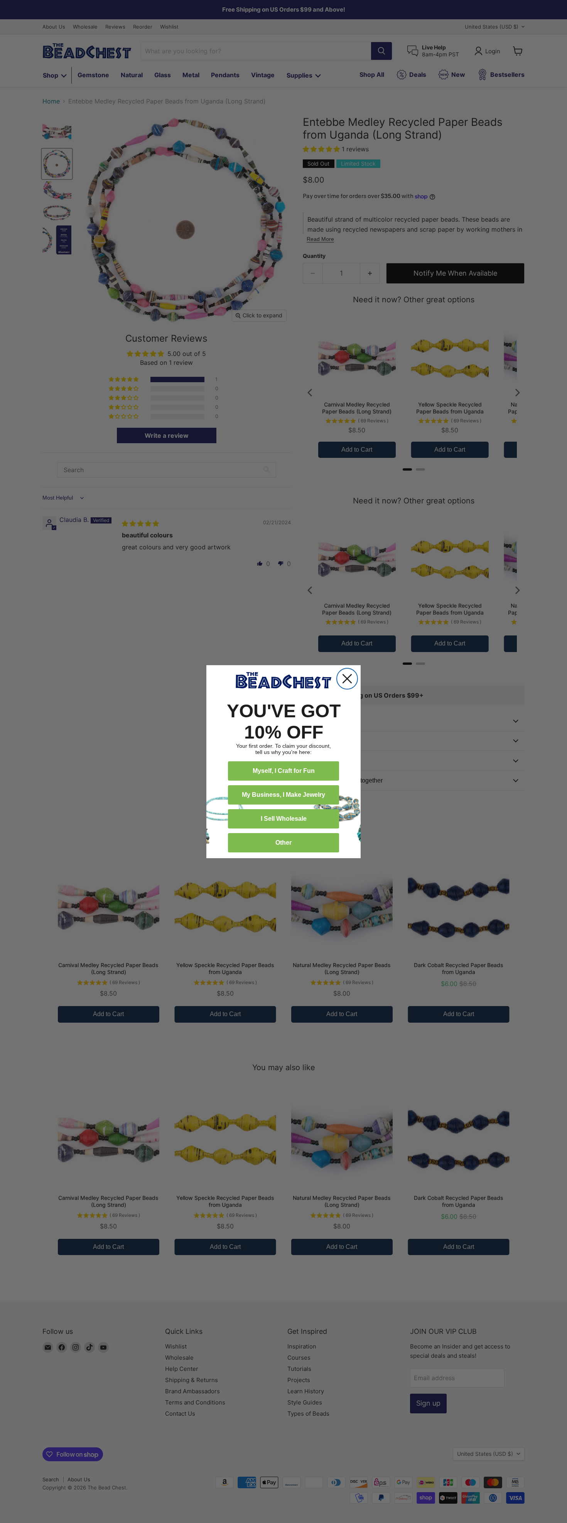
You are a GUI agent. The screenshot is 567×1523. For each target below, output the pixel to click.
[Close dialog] (347, 678)
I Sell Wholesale (284, 818)
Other (283, 842)
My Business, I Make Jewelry (283, 794)
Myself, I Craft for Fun (284, 770)
